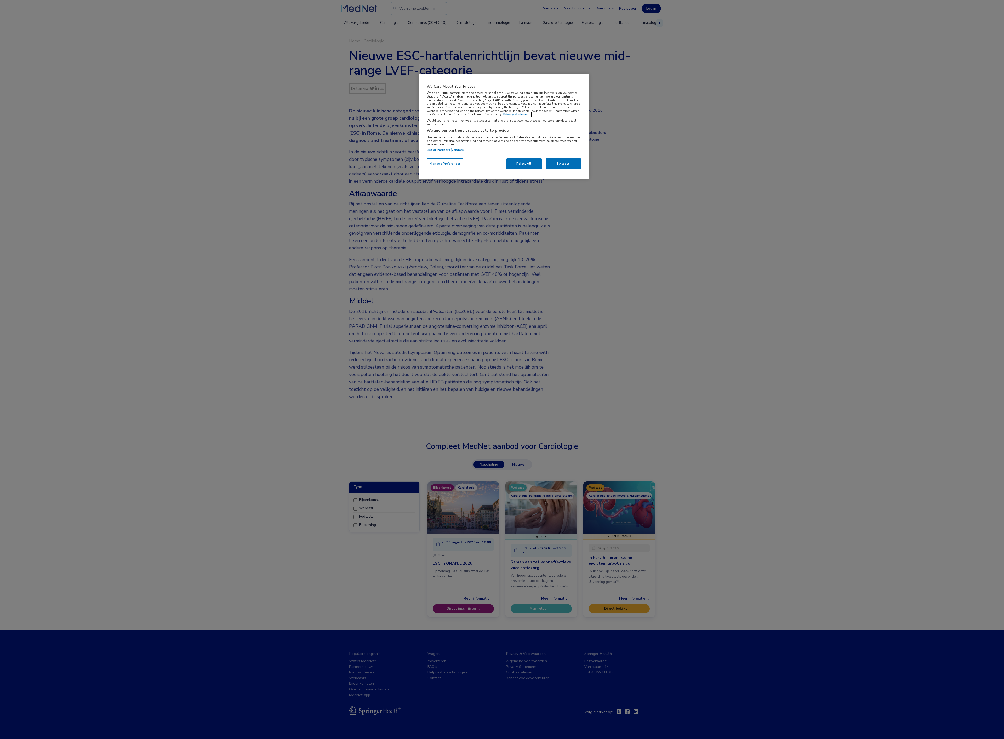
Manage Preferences (445, 164)
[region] (504, 126)
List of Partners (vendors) (446, 150)
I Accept (563, 164)
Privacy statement (517, 114)
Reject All (524, 164)
